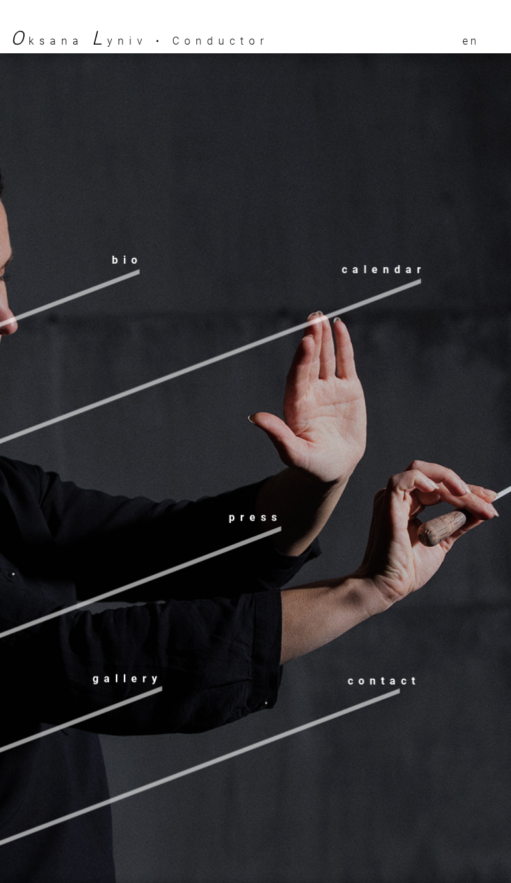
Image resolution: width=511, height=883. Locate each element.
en (470, 41)
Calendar (383, 264)
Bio (127, 260)
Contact (383, 677)
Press (255, 514)
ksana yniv (79, 41)
